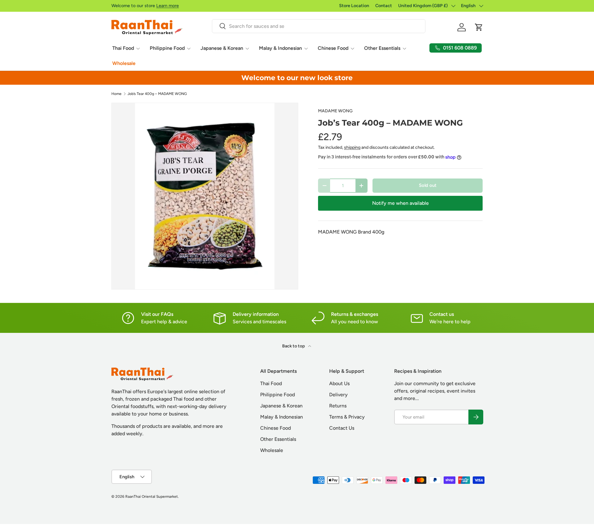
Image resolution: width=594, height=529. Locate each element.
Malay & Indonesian (280, 48)
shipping (352, 147)
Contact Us (341, 428)
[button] (479, 27)
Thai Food (123, 48)
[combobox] (318, 26)
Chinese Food (333, 48)
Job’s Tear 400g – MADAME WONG (157, 94)
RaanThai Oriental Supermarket (151, 496)
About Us (339, 383)
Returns (337, 406)
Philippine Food (167, 48)
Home (116, 94)
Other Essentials (382, 48)
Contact (383, 5)
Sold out (428, 185)
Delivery (338, 395)
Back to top (294, 346)
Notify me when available (400, 203)
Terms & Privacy (347, 417)
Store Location (354, 5)
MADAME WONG (335, 111)
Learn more (167, 5)
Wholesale (124, 63)
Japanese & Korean (221, 48)
